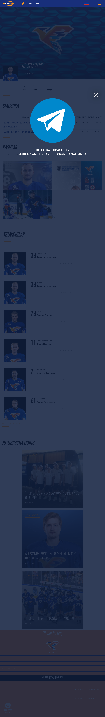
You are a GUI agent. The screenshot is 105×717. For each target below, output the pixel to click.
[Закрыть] (96, 95)
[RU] (86, 4)
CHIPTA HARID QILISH (32, 3)
